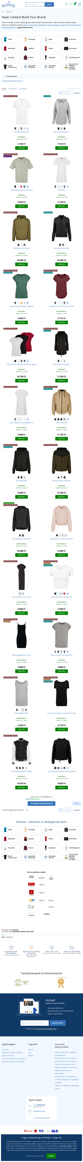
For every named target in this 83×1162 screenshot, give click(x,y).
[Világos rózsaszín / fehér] (24, 477)
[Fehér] (18, 128)
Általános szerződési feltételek (12, 1052)
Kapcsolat (5, 1049)
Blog (29, 1052)
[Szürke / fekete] (55, 651)
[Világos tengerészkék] (64, 186)
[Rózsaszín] (61, 303)
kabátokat (56, 25)
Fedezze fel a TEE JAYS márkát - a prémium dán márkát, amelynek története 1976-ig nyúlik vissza (66, 1061)
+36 (39, 1105)
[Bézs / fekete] (64, 419)
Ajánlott (4, 89)
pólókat (25, 25)
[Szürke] (61, 128)
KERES (49, 4)
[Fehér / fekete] (61, 477)
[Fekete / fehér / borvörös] (21, 361)
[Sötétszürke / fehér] (64, 651)
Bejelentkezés (57, 1023)
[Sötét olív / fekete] (64, 477)
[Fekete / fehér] (55, 419)
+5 (67, 593)
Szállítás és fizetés (8, 1056)
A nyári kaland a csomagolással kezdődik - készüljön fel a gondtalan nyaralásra (67, 1079)
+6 (67, 303)
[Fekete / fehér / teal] (24, 361)
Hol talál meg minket (43, 1118)
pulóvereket (33, 25)
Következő (76, 93)
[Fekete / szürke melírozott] (23, 768)
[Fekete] (15, 128)
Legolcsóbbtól (12, 89)
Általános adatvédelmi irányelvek (13, 1062)
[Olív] (21, 128)
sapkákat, (64, 25)
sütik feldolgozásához (66, 1146)
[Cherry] (64, 303)
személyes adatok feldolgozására (45, 1029)
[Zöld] (24, 186)
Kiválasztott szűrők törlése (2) (13, 81)
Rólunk (30, 1049)
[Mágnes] (23, 593)
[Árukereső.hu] (22, 982)
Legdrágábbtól (23, 89)
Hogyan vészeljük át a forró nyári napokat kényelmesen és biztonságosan (66, 1070)
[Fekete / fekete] (61, 419)
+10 (27, 419)
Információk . (41, 1029)
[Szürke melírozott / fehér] (26, 768)
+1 (27, 128)
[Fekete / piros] (58, 419)
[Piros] (21, 186)
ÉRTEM (51, 1156)
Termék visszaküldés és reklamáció (14, 1059)
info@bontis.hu (39, 1111)
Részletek (21, 148)
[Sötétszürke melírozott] (64, 128)
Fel (77, 803)
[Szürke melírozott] (24, 128)
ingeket (49, 25)
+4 (67, 652)
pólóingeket (42, 25)
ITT (35, 1156)
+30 (27, 187)
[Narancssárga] (21, 303)
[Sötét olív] (63, 244)
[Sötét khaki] (61, 651)
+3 (67, 419)
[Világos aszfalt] (61, 186)
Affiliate (30, 1056)
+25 (27, 303)
